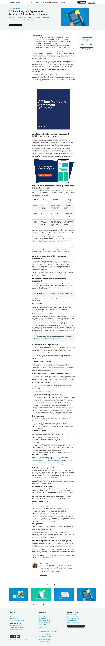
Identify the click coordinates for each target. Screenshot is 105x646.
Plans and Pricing (14, 618)
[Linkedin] (11, 636)
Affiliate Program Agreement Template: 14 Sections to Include (86, 603)
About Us (12, 614)
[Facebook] (18, 636)
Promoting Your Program (73, 618)
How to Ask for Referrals (73, 622)
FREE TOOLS (42, 628)
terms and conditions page (63, 535)
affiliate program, (65, 555)
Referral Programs (43, 614)
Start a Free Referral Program (17, 620)
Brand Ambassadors (72, 620)
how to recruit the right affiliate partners (50, 338)
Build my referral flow (86, 49)
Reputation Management (44, 620)
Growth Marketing (43, 618)
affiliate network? (55, 460)
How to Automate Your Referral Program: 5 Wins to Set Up (38, 603)
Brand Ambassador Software (17, 629)
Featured (19, 8)
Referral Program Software (16, 625)
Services (12, 616)
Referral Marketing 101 (72, 616)
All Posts (43, 574)
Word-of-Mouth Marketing (73, 614)
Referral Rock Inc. (22, 639)
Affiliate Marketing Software (16, 627)
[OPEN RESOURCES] (65, 2)
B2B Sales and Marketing (44, 622)
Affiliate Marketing (13, 8)
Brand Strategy (42, 624)
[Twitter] (14, 636)
